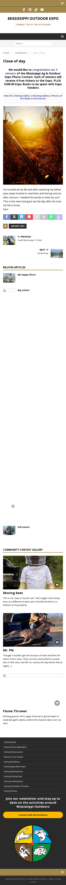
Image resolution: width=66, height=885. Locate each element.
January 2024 (17, 226)
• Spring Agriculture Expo (14, 766)
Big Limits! (23, 290)
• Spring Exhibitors (11, 761)
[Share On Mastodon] (58, 217)
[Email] (42, 10)
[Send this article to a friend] (36, 217)
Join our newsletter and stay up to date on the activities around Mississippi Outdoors (33, 802)
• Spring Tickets (10, 791)
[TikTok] (36, 10)
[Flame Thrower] (33, 691)
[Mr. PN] (33, 630)
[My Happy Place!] (9, 278)
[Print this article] (44, 217)
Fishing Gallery (22, 95)
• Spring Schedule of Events (16, 786)
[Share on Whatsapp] (51, 217)
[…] (9, 665)
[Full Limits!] (9, 530)
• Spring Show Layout (13, 751)
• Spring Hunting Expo (13, 781)
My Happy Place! (27, 274)
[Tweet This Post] (14, 217)
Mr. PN (8, 650)
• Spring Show (9, 742)
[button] (61, 3)
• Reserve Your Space (13, 756)
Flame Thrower (15, 711)
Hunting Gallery (40, 95)
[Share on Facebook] (6, 217)
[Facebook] (24, 10)
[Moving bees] (33, 572)
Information (39, 98)
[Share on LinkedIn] (21, 217)
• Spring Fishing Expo (12, 776)
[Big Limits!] (9, 404)
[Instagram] (30, 10)
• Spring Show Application (15, 747)
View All (8, 95)
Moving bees (13, 593)
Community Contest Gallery (23, 549)
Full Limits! (23, 527)
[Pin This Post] (29, 217)
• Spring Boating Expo (13, 771)
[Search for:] (33, 43)
